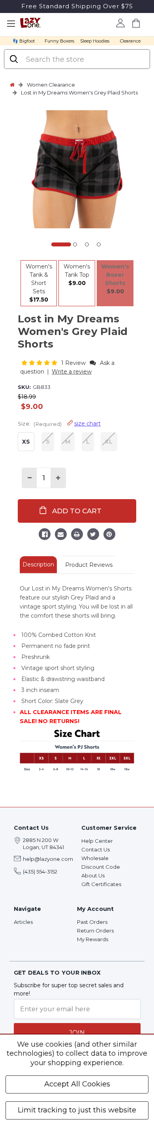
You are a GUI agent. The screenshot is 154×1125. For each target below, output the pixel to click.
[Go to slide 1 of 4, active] (61, 244)
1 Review (74, 362)
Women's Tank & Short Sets (39, 283)
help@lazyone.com (48, 859)
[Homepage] (12, 84)
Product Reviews (89, 564)
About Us (93, 875)
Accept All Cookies (77, 1084)
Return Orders (95, 930)
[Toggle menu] (11, 24)
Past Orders (92, 922)
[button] (40, 362)
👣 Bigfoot (24, 41)
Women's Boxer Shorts (115, 279)
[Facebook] (45, 535)
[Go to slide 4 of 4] (99, 244)
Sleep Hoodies (94, 41)
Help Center (97, 841)
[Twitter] (93, 535)
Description (38, 564)
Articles (23, 922)
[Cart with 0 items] (136, 23)
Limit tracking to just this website (77, 1110)
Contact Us (95, 849)
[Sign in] (120, 23)
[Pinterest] (109, 535)
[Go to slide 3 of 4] (87, 244)
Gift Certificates (101, 884)
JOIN (77, 1032)
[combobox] (84, 59)
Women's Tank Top (77, 275)
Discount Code (100, 867)
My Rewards (92, 939)
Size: (59, 423)
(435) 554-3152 (40, 871)
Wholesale (95, 858)
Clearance (130, 41)
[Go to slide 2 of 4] (75, 244)
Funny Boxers (59, 41)
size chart (87, 423)
